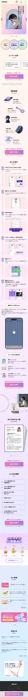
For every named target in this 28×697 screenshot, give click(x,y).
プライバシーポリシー (12, 689)
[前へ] (7, 456)
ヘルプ (14, 686)
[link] (4, 1)
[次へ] (20, 456)
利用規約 (18, 686)
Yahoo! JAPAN (14, 691)
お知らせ (9, 686)
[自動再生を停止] (16, 36)
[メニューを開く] (25, 2)
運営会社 (18, 689)
